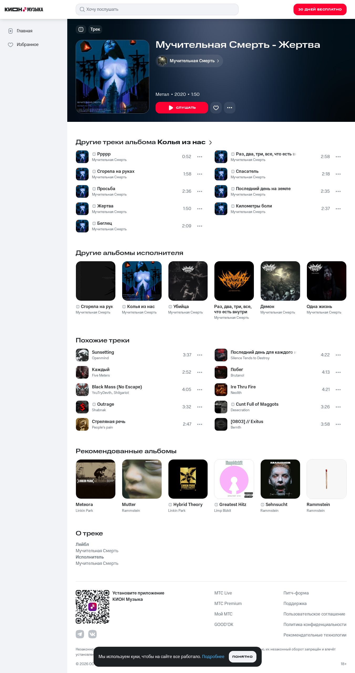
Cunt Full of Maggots (257, 404)
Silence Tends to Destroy (250, 358)
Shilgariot (121, 392)
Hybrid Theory (188, 504)
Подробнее (213, 657)
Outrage (105, 404)
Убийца (181, 306)
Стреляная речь (108, 422)
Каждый (101, 370)
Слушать (186, 108)
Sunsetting (103, 352)
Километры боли (254, 206)
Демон (267, 306)
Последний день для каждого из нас (264, 352)
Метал (162, 94)
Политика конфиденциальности (315, 625)
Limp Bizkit (222, 510)
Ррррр (104, 154)
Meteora (84, 504)
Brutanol (237, 375)
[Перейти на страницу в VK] (92, 634)
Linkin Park (84, 510)
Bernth (236, 427)
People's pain (102, 427)
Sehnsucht (276, 504)
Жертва (105, 206)
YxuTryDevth (102, 392)
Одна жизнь (319, 306)
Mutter (129, 504)
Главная (24, 31)
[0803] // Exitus (247, 422)
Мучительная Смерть (109, 160)
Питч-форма (296, 593)
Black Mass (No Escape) (117, 387)
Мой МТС (223, 614)
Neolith (236, 392)
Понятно (242, 657)
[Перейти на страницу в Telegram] (80, 634)
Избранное (28, 44)
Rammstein (131, 510)
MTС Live (223, 593)
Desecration (240, 410)
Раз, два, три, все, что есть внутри (266, 154)
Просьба (106, 189)
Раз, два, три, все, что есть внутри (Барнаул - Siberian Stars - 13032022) (232, 309)
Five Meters (101, 375)
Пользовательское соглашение (314, 614)
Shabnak (99, 410)
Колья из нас (141, 306)
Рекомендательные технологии (315, 635)
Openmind (100, 358)
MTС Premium (228, 604)
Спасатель (247, 171)
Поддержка (295, 604)
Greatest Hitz (232, 504)
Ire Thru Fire (243, 387)
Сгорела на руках (116, 171)
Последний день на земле (263, 189)
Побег (237, 370)
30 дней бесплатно (320, 9)
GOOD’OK (223, 625)
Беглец (104, 223)
